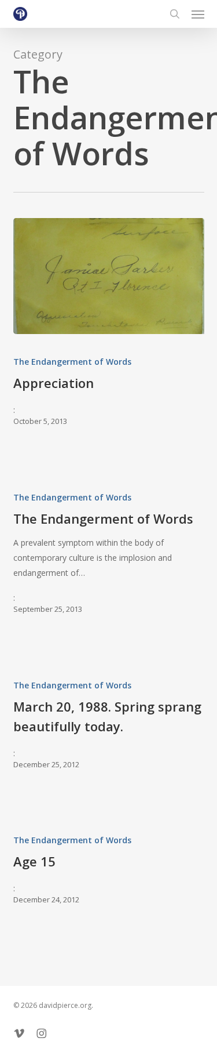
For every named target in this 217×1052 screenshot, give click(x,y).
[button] (198, 14)
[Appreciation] (108, 276)
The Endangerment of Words (72, 361)
